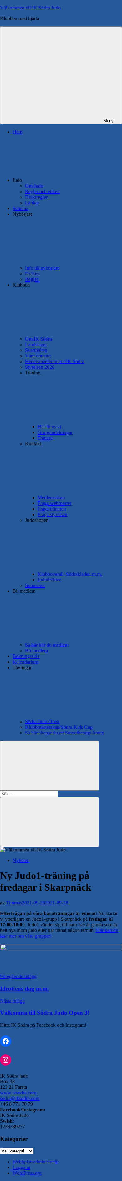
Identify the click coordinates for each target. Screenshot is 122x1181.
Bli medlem (36, 650)
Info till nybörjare (42, 268)
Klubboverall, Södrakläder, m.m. (70, 574)
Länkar (32, 202)
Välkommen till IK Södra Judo (30, 7)
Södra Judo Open (42, 721)
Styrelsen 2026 (39, 367)
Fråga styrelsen (52, 514)
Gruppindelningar (55, 432)
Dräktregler (36, 197)
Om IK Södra (38, 339)
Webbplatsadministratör (36, 1161)
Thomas (14, 902)
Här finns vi (49, 426)
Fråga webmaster (54, 503)
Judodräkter (49, 579)
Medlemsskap (51, 497)
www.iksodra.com (18, 1092)
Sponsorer (35, 585)
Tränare (45, 438)
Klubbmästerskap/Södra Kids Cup (59, 727)
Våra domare (38, 355)
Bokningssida (26, 656)
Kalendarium (25, 662)
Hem (17, 132)
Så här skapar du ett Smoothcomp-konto (64, 732)
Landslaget (36, 344)
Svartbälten (36, 350)
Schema (20, 208)
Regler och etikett (42, 191)
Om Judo (34, 185)
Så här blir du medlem (47, 645)
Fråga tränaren (52, 508)
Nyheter (20, 860)
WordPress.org (27, 1173)
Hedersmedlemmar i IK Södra (54, 361)
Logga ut (21, 1167)
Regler (31, 279)
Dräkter (32, 273)
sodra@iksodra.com (19, 1098)
